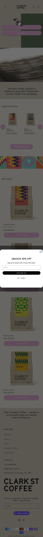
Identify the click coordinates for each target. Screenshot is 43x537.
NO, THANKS (21, 278)
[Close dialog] (41, 251)
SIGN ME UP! (21, 273)
